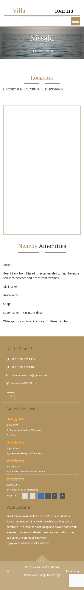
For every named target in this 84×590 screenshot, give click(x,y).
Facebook (10, 396)
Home (37, 50)
